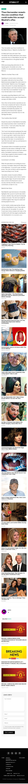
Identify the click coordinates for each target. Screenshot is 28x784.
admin (7, 23)
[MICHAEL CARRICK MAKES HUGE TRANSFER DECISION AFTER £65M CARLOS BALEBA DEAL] (14, 629)
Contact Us (16, 773)
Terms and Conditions (9, 775)
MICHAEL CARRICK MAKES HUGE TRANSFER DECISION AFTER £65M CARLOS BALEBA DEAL (13, 640)
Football (8, 759)
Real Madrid (9, 770)
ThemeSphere (22, 779)
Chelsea (8, 768)
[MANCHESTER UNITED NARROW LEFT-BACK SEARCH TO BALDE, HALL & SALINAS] (14, 653)
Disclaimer (22, 757)
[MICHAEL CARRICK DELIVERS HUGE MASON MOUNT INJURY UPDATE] (14, 675)
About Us (9, 773)
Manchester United (11, 760)
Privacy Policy (21, 775)
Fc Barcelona (9, 766)
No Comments (6, 25)
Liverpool (8, 764)
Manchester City (10, 762)
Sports (8, 757)
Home (3, 757)
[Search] (26, 2)
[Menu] (2, 2)
